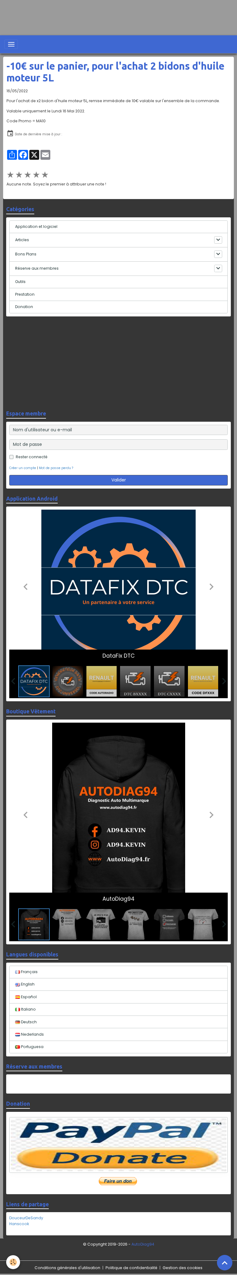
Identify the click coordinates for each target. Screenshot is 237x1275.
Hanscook (19, 1223)
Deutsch (28, 1022)
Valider (118, 480)
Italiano (28, 1009)
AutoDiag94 (142, 1244)
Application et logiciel (36, 226)
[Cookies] (13, 1262)
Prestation (25, 294)
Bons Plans (25, 254)
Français (29, 971)
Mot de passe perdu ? (56, 468)
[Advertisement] (112, 14)
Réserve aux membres (37, 268)
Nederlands (32, 1034)
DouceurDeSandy (26, 1218)
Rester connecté (32, 456)
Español (28, 996)
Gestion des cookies (182, 1267)
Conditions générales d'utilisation (67, 1267)
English (27, 984)
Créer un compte (22, 468)
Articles (22, 239)
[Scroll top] (224, 1262)
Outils (20, 281)
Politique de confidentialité (131, 1267)
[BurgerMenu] (11, 44)
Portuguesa (32, 1046)
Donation (24, 306)
